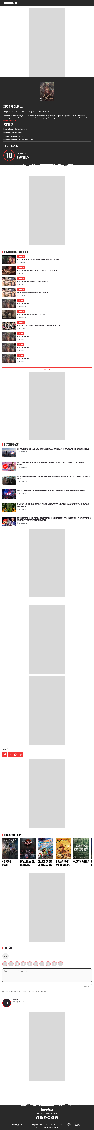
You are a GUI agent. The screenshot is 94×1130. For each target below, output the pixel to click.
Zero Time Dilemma (13, 106)
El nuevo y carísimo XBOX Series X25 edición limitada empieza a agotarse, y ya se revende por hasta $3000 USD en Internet (53, 505)
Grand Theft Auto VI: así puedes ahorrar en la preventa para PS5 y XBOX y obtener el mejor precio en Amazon (51, 464)
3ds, (45, 111)
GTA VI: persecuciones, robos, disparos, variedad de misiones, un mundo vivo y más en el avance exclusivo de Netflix (53, 477)
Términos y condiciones (51, 1113)
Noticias (21, 256)
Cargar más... (47, 370)
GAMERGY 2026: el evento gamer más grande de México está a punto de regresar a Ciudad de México (51, 490)
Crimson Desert (6, 863)
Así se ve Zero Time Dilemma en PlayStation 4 (32, 292)
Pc (48, 111)
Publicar (86, 986)
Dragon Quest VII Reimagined (45, 863)
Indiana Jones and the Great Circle (63, 864)
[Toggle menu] (88, 3)
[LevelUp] (15, 1125)
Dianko (15, 999)
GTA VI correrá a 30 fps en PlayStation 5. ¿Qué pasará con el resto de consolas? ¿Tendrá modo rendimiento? (54, 449)
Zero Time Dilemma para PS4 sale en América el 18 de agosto (37, 270)
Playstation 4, (22, 111)
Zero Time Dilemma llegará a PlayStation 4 (31, 314)
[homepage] (10, 3)
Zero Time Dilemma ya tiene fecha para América (33, 281)
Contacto (39, 1113)
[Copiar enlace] (20, 754)
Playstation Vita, (35, 111)
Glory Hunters (81, 861)
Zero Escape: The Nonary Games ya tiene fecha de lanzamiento (38, 325)
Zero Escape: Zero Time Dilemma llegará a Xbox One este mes (38, 259)
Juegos (21, 300)
